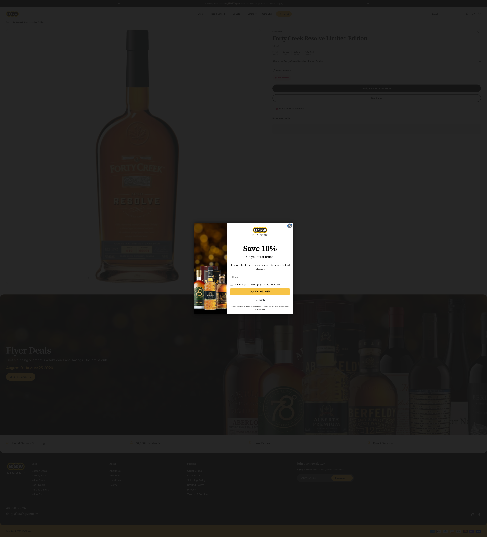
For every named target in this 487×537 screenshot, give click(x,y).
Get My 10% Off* (260, 291)
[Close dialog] (290, 226)
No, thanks (260, 300)
